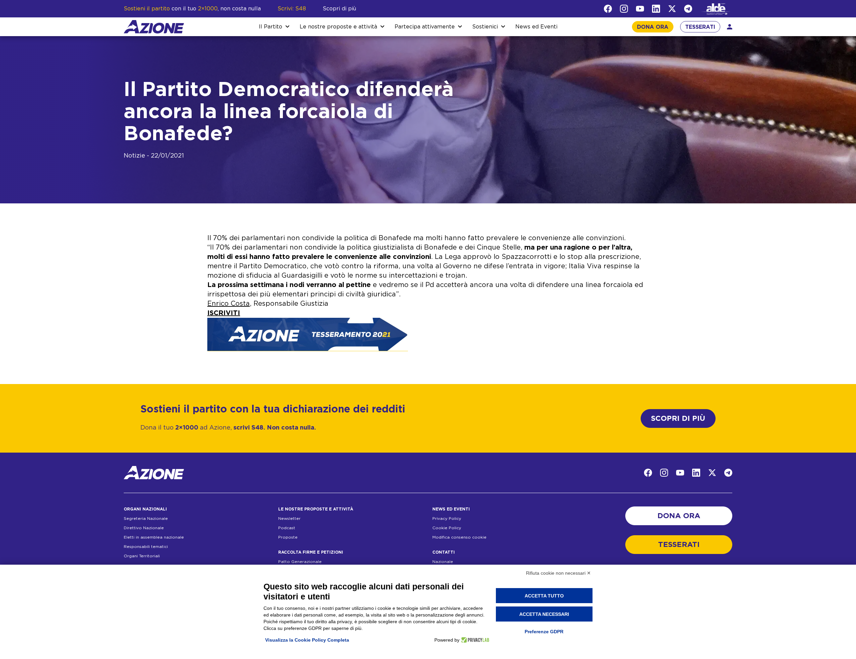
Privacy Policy (446, 518)
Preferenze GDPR (544, 631)
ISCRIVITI (223, 313)
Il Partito (270, 26)
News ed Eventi (536, 26)
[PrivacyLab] (474, 640)
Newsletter (289, 518)
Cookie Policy (446, 528)
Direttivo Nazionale (144, 528)
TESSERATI (700, 27)
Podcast (286, 528)
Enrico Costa (228, 303)
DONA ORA (652, 27)
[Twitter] (672, 9)
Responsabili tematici (146, 547)
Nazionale (442, 562)
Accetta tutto (544, 595)
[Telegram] (688, 9)
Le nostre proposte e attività (338, 26)
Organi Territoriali (142, 556)
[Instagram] (624, 9)
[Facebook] (608, 9)
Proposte (288, 537)
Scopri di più (339, 8)
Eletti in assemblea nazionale (154, 537)
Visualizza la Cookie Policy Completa (307, 640)
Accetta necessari (544, 614)
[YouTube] (640, 9)
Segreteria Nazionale (146, 518)
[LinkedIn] (656, 9)
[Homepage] (154, 26)
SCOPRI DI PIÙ (678, 418)
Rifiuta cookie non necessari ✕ (558, 573)
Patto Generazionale (300, 562)
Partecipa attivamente (425, 26)
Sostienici (485, 26)
